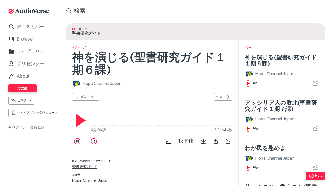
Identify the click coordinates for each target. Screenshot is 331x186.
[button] (270, 73)
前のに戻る (89, 97)
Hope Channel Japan (90, 180)
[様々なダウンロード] (203, 141)
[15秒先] (94, 141)
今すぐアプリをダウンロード (37, 112)
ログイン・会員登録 (28, 127)
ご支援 (22, 88)
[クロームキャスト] (168, 141)
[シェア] (216, 141)
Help (318, 175)
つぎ (219, 97)
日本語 (22, 100)
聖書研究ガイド (84, 166)
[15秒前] (77, 141)
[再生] (79, 120)
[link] (281, 70)
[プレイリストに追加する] (228, 141)
